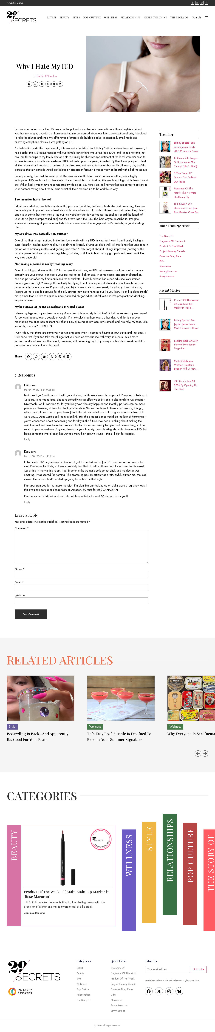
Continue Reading (34, 913)
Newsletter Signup (15, 2)
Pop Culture (92, 17)
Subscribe (198, 969)
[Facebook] (149, 991)
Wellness (110, 17)
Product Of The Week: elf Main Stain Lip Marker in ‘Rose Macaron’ (186, 304)
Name (20, 569)
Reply (27, 439)
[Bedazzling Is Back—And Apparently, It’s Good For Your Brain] (40, 698)
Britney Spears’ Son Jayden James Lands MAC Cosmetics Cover (186, 147)
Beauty (64, 17)
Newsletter (165, 266)
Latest (51, 17)
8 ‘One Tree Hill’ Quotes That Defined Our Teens (185, 177)
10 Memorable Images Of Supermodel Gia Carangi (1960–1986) (186, 162)
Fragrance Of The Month (172, 241)
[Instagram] (169, 991)
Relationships (131, 17)
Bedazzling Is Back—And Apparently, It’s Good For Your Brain (38, 736)
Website (20, 595)
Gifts (161, 261)
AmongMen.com (168, 271)
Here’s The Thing (155, 17)
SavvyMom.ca (166, 276)
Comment (22, 528)
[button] (29, 84)
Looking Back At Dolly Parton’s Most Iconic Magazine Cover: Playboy (186, 344)
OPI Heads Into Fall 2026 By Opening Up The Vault (185, 385)
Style (76, 17)
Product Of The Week (171, 246)
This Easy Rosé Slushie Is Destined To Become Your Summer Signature (119, 736)
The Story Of (179, 17)
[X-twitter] (159, 991)
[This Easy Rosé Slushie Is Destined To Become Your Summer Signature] (121, 698)
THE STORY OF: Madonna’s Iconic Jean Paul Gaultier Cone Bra (186, 208)
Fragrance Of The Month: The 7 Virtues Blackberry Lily (185, 193)
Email (19, 582)
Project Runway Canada (172, 251)
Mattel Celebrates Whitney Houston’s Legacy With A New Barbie (185, 365)
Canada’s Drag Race (170, 256)
